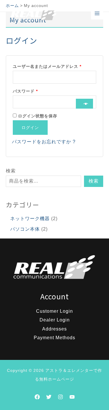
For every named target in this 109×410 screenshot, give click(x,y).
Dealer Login (55, 319)
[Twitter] (48, 397)
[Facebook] (37, 397)
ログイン (30, 127)
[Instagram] (60, 397)
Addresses (54, 328)
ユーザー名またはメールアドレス (49, 65)
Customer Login (54, 311)
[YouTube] (72, 397)
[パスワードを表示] (84, 104)
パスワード (27, 90)
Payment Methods (54, 337)
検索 (11, 170)
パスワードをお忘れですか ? (44, 141)
